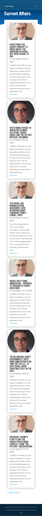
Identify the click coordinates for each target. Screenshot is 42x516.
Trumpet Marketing (17, 510)
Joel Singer (16, 59)
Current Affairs (17, 13)
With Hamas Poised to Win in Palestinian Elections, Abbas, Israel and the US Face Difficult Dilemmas (21, 132)
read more (13, 94)
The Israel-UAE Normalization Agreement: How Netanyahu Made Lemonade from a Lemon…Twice (18, 209)
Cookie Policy (27, 510)
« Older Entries (13, 492)
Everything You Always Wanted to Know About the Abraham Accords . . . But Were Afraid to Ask (20, 50)
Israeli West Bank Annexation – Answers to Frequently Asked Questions (21, 284)
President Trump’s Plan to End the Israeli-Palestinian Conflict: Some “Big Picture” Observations (21, 441)
